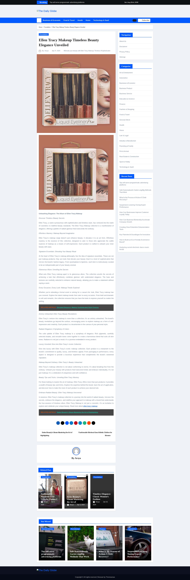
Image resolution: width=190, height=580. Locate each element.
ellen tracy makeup (90, 406)
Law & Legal (123, 135)
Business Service (125, 93)
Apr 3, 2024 (81, 505)
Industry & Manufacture (127, 141)
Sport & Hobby (124, 162)
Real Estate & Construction (129, 156)
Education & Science (127, 99)
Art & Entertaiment (126, 73)
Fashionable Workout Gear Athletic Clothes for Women (50, 498)
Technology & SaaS (101, 20)
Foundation (44, 34)
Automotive (123, 78)
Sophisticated (105, 51)
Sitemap (122, 57)
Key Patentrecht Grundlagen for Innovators (134, 234)
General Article (124, 120)
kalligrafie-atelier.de (126, 266)
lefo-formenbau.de (125, 273)
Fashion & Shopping (126, 109)
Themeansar (110, 577)
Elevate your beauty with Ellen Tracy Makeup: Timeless (82, 51)
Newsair (100, 577)
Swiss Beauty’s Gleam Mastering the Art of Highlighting (75, 501)
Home (88, 20)
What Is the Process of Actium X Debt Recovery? (109, 554)
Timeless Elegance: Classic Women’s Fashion (102, 496)
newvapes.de (124, 263)
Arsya (46, 51)
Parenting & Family (126, 146)
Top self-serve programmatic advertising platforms (51, 554)
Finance (122, 104)
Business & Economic (52, 20)
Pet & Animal (124, 151)
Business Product (125, 88)
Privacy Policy (124, 52)
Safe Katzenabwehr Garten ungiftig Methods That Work (79, 554)
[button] (152, 20)
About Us (122, 41)
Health (80, 20)
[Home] (39, 20)
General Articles (47, 529)
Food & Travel (69, 20)
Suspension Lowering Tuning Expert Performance (137, 554)
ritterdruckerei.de (125, 276)
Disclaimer (123, 46)
